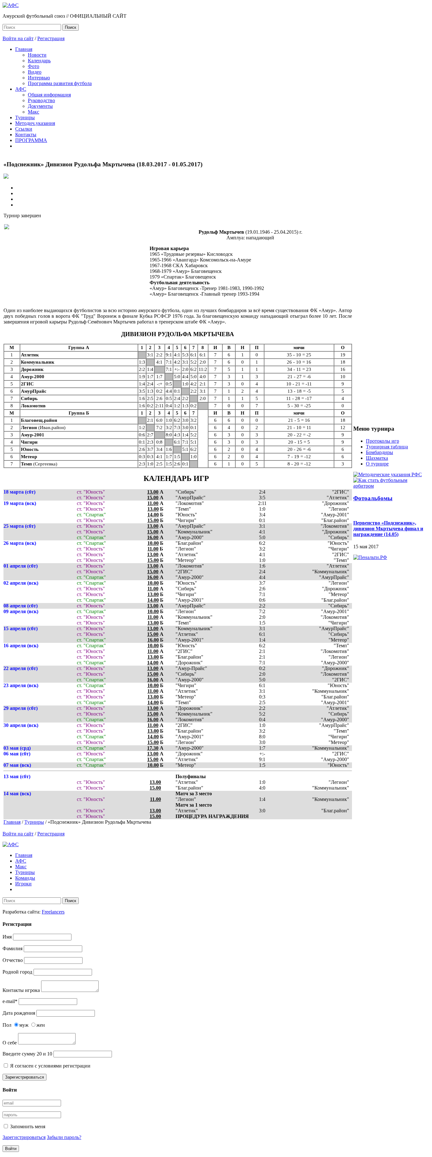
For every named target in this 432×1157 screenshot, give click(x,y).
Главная (23, 49)
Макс (33, 111)
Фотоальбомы (372, 498)
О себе (10, 1042)
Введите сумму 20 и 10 (27, 1053)
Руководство (41, 100)
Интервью (39, 77)
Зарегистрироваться (24, 1077)
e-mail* (10, 1001)
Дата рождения (19, 1013)
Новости (37, 55)
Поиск (70, 27)
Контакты (25, 134)
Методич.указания (35, 123)
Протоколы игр (382, 441)
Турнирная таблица (387, 446)
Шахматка (377, 458)
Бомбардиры (379, 452)
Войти (10, 1148)
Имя (7, 936)
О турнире (377, 463)
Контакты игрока (21, 990)
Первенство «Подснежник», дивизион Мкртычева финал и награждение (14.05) (388, 528)
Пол (7, 1025)
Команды (25, 878)
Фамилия (12, 948)
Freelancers (53, 911)
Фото (33, 66)
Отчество (13, 960)
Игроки (23, 883)
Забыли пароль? (64, 1137)
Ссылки (23, 129)
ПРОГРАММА (31, 140)
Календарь (39, 60)
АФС (20, 89)
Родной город (17, 972)
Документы (40, 106)
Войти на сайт (18, 38)
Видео (34, 72)
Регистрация (51, 38)
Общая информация (49, 94)
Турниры (25, 117)
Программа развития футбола (60, 83)
